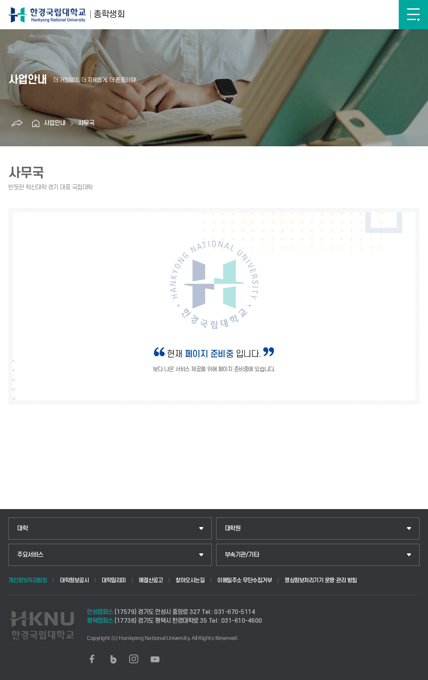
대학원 (233, 528)
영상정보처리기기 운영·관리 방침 (321, 580)
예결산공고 (151, 580)
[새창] (92, 659)
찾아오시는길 (190, 580)
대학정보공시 (74, 580)
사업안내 (55, 123)
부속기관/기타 (242, 554)
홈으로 (35, 123)
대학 (22, 528)
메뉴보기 (413, 14)
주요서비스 (30, 554)
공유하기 (16, 123)
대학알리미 (114, 580)
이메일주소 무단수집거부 (244, 580)
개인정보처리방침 (27, 580)
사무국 (86, 123)
